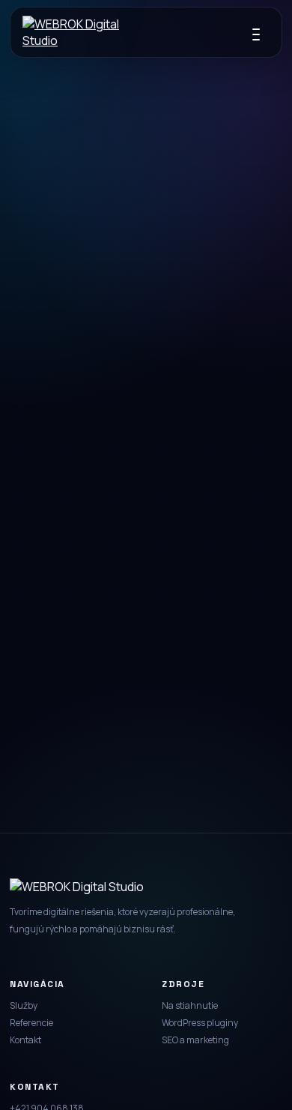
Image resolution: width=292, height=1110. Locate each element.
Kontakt (25, 1040)
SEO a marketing (195, 1040)
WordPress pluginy (200, 1022)
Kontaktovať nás (146, 583)
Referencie (31, 1022)
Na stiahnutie (190, 1005)
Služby (23, 1005)
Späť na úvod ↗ (146, 535)
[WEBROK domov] (71, 32)
